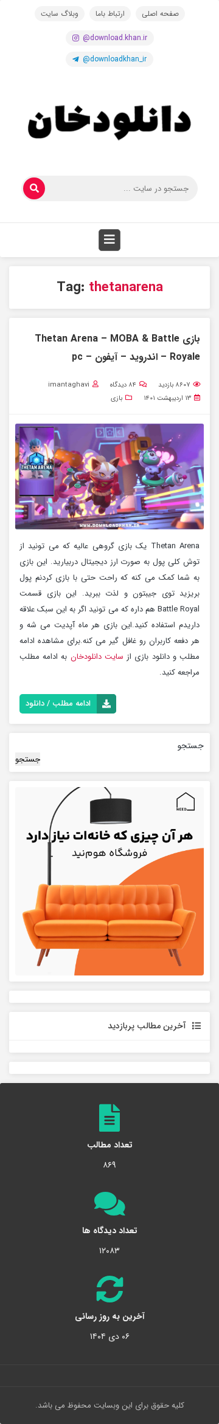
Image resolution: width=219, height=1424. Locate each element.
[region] (109, 881)
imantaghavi (68, 385)
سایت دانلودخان (97, 656)
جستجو (191, 745)
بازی (116, 398)
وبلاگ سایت (59, 13)
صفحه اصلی (160, 13)
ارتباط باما (110, 13)
